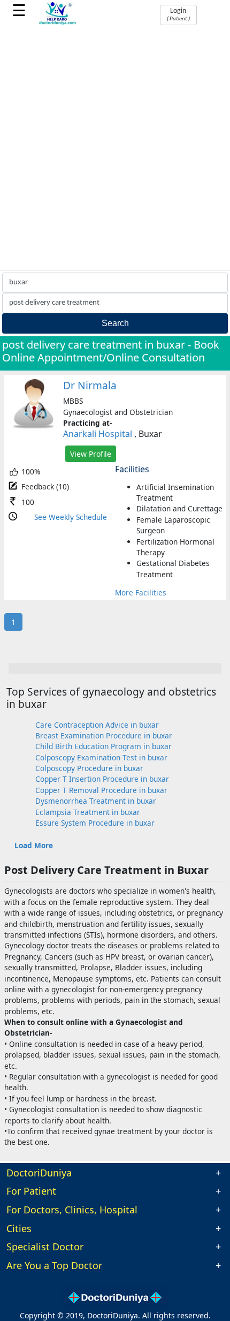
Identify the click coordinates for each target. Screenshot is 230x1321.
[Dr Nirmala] (34, 426)
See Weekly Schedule (70, 517)
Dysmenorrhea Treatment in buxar (95, 801)
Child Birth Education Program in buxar (103, 746)
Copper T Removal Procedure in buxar (101, 790)
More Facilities (140, 592)
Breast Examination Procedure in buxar (103, 735)
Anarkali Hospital (97, 434)
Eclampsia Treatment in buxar (87, 812)
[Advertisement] (115, 149)
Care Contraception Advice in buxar (97, 725)
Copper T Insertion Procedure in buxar (102, 779)
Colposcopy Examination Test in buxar (101, 757)
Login (178, 14)
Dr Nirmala (90, 385)
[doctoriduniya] (58, 23)
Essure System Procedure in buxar (95, 823)
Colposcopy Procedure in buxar (89, 768)
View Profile (90, 454)
